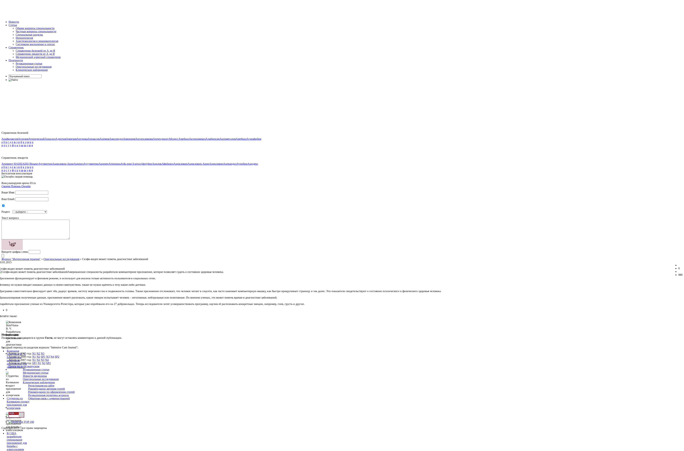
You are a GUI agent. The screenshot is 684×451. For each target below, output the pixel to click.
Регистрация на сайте (41, 385)
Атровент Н (8, 163)
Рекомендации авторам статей (46, 388)
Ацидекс (252, 163)
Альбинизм (212, 138)
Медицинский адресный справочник (38, 57)
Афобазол (167, 163)
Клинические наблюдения (32, 69)
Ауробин (242, 163)
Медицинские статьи (35, 372)
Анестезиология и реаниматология (37, 41)
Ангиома (82, 138)
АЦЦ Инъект (30, 163)
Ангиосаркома (144, 138)
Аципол (79, 163)
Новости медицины (35, 375)
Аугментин (45, 163)
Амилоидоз (116, 138)
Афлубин (146, 163)
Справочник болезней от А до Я (35, 50)
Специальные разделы (29, 34)
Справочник (16, 47)
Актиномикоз (197, 138)
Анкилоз (50, 138)
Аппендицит (161, 138)
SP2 (57, 356)
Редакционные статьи (29, 63)
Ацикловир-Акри (63, 163)
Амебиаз (183, 138)
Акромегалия (227, 138)
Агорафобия (253, 138)
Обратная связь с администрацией (49, 398)
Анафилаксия (9, 138)
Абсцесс (173, 138)
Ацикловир (180, 163)
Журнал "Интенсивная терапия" (21, 259)
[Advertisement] (66, 9)
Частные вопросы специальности (36, 31)
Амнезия (71, 138)
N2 (38, 353)
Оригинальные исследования (33, 66)
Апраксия (94, 138)
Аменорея (129, 138)
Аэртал (136, 163)
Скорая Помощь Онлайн (15, 186)
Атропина (114, 163)
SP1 (43, 356)
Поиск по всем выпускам (24, 366)
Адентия (60, 138)
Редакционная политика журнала (48, 395)
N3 (42, 353)
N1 (34, 353)
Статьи (13, 25)
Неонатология (24, 37)
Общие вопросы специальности (35, 28)
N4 (52, 356)
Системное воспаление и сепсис (35, 44)
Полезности (16, 60)
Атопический (36, 138)
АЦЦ (19, 163)
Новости (14, 21)
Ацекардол (230, 163)
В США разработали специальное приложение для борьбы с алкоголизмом (17, 441)
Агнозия (23, 138)
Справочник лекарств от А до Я (35, 53)
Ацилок (157, 163)
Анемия (104, 138)
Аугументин (91, 163)
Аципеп (103, 163)
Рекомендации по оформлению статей (51, 391)
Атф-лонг (126, 163)
